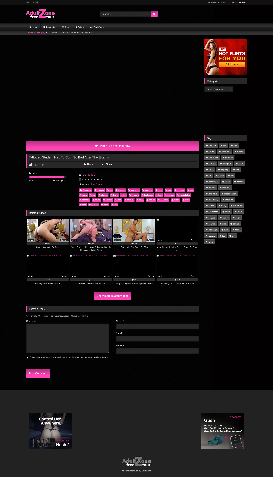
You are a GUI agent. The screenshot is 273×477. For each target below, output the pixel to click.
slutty (187, 200)
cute (191, 190)
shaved (152, 200)
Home (34, 27)
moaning (85, 200)
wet (233, 236)
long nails (212, 194)
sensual (130, 200)
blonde (240, 152)
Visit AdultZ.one (97, 27)
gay (94, 195)
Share (108, 164)
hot (124, 195)
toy (223, 236)
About (89, 164)
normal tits (213, 212)
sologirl (236, 224)
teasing (211, 236)
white (210, 242)
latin (160, 195)
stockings (212, 230)
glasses (104, 195)
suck (226, 230)
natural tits (238, 206)
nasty (223, 206)
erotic (84, 195)
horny (115, 195)
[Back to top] (264, 468)
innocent (135, 195)
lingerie (240, 182)
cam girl (212, 163)
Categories (51, 27)
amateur (100, 190)
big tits (211, 152)
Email (119, 333)
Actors (81, 27)
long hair (226, 188)
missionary (213, 200)
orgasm (109, 200)
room (119, 200)
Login (231, 2)
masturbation (185, 195)
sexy (141, 200)
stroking (94, 205)
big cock (121, 190)
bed (110, 190)
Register (242, 2)
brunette (229, 157)
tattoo (106, 205)
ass (224, 145)
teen (116, 205)
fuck (237, 169)
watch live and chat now (114, 145)
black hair (226, 152)
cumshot (180, 190)
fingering (224, 169)
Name (120, 321)
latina (227, 182)
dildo (240, 163)
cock (160, 190)
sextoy (225, 218)
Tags (67, 27)
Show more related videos (113, 295)
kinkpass (92, 175)
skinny (176, 200)
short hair (164, 200)
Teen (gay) (40, 33)
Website (120, 345)
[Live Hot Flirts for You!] (225, 74)
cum (169, 190)
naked (97, 200)
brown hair (135, 190)
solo (84, 205)
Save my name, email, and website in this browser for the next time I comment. (69, 357)
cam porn (148, 190)
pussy (227, 212)
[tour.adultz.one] (40, 14)
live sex (170, 195)
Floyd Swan (96, 184)
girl (209, 176)
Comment (31, 321)
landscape (148, 195)
